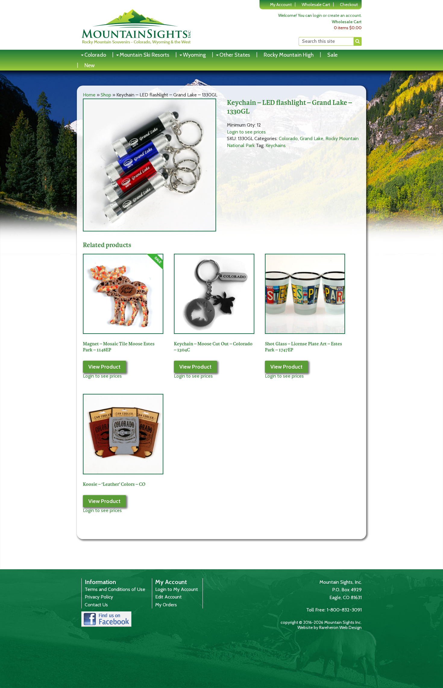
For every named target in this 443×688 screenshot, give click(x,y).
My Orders (166, 605)
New (89, 65)
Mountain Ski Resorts (144, 55)
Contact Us (96, 605)
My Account (281, 4)
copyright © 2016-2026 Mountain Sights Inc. (321, 622)
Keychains (275, 145)
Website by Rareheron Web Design (329, 627)
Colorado (95, 55)
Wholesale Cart (316, 4)
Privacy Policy (99, 597)
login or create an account (337, 15)
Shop (106, 95)
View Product (104, 366)
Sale (332, 55)
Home (89, 95)
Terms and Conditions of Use (115, 589)
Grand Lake (311, 138)
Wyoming (194, 55)
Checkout (349, 4)
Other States (234, 55)
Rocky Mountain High (289, 55)
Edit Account (168, 597)
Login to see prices (246, 132)
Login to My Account (176, 589)
